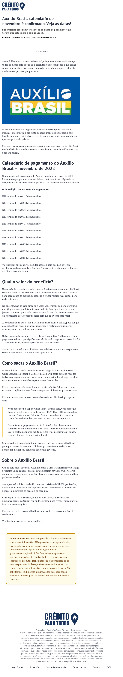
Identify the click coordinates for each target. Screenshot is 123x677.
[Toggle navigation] (118, 6)
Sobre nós (34, 667)
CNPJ (108, 667)
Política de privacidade (56, 667)
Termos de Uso (79, 667)
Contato (96, 667)
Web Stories (17, 667)
